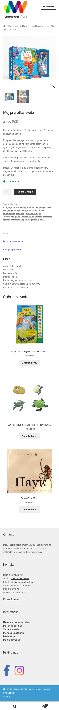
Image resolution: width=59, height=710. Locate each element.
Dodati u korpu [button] (29, 362)
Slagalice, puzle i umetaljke (28, 213)
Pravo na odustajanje (13, 632)
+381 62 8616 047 (20, 578)
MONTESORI (9, 213)
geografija (15, 216)
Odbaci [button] (6, 696)
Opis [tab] (5, 233)
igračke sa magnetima (32, 216)
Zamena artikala (11, 629)
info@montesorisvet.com (23, 582)
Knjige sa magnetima (24, 210)
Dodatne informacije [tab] (13, 241)
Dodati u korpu (25, 191)
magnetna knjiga (19, 219)
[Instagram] (19, 670)
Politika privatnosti (12, 639)
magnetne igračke (36, 219)
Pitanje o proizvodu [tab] (12, 249)
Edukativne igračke (22, 207)
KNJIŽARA (24, 25)
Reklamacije (9, 636)
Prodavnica (13, 25)
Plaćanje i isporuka (12, 625)
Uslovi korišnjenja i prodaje (16, 622)
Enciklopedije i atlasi (40, 25)
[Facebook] (6, 670)
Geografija (8, 210)
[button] (52, 64)
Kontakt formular (11, 599)
